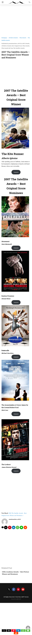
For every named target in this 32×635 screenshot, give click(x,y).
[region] (16, 73)
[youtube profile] (23, 589)
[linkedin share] (13, 527)
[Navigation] (2, 2)
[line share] (21, 527)
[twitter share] (3, 527)
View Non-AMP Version (22, 597)
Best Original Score (17, 46)
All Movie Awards (13, 37)
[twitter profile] (9, 589)
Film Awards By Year (7, 48)
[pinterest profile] (18, 589)
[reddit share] (25, 527)
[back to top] (28, 628)
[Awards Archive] (16, 1)
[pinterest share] (9, 527)
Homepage (4, 37)
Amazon (16, 172)
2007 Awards (25, 43)
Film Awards (23, 37)
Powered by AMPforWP (16, 599)
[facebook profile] (13, 589)
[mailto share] (6, 527)
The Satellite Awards (19, 48)
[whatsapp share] (17, 527)
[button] (4, 630)
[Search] (29, 2)
